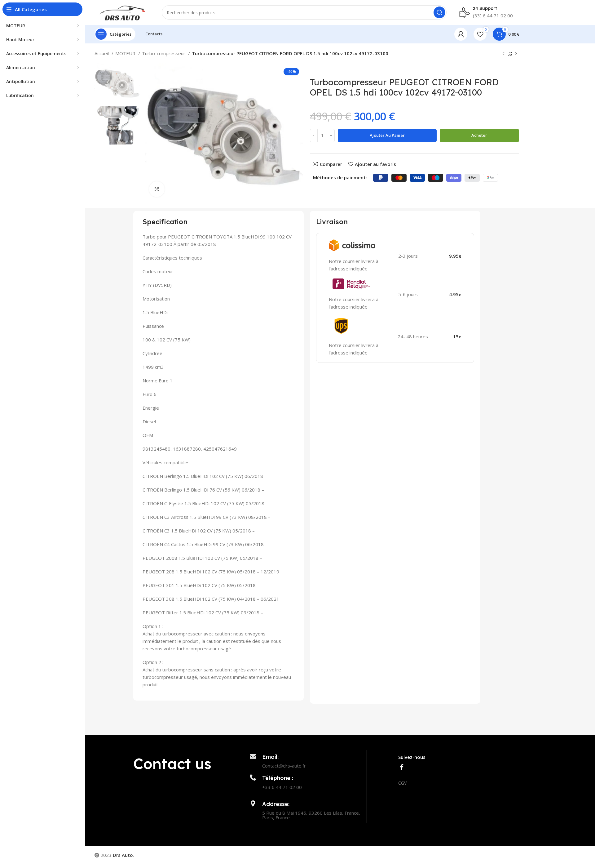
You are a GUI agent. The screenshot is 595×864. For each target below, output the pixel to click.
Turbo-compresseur (164, 53)
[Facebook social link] (401, 767)
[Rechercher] (439, 12)
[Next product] (516, 54)
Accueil (102, 53)
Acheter (479, 135)
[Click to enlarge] (157, 189)
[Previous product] (503, 54)
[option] (117, 82)
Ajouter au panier (387, 135)
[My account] (460, 34)
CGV (402, 783)
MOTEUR (126, 53)
